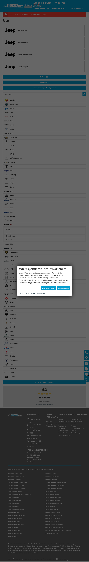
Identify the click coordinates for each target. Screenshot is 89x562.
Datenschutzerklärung (27, 293)
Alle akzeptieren (48, 288)
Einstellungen (63, 288)
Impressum (41, 293)
